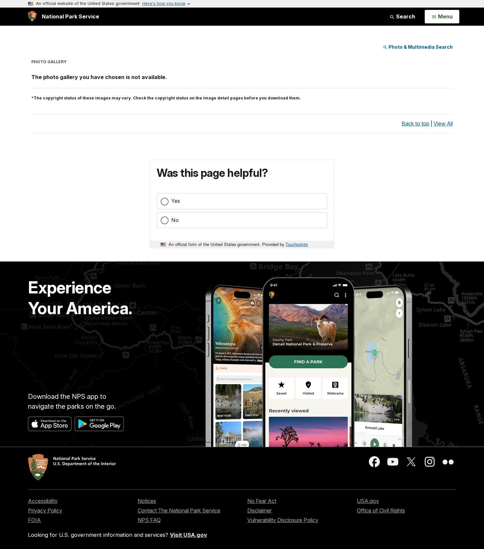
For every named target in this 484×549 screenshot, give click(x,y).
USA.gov (368, 501)
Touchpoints (296, 244)
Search (405, 16)
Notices (147, 501)
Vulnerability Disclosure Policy (282, 520)
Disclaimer (259, 510)
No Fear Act (261, 501)
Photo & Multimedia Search (420, 47)
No (175, 220)
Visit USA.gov (188, 535)
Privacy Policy (45, 510)
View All (443, 123)
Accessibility (43, 501)
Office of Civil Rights (381, 510)
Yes (175, 201)
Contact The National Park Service (179, 510)
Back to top (415, 123)
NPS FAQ (149, 520)
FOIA (34, 520)
